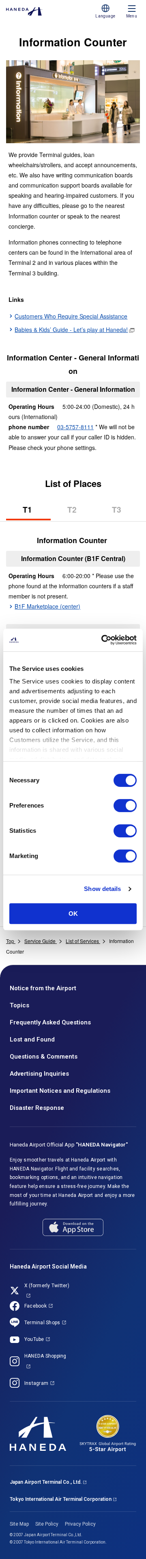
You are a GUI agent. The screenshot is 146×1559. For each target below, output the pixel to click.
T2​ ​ (81, 512)
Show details (102, 888)
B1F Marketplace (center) (47, 606)
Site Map (19, 1524)
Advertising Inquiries (39, 1073)
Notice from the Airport (43, 988)
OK (73, 913)
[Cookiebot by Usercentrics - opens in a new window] (103, 640)
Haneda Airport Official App (69, 1145)
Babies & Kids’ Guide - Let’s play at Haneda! (71, 329)
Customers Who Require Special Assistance (71, 316)
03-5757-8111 (75, 427)
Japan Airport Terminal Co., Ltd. (46, 1482)
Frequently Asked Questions (50, 1022)
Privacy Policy (80, 1524)
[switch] (125, 805)
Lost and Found (32, 1039)
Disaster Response (37, 1107)
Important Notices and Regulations (60, 1090)
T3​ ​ (126, 512)
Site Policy (46, 1524)
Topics (19, 1005)
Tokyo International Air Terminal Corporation (61, 1499)
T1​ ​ (37, 512)
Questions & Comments (43, 1056)
